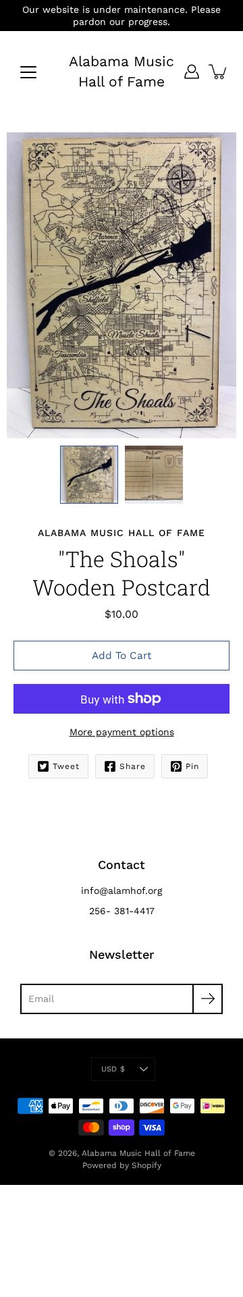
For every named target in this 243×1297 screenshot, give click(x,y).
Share (132, 766)
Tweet (66, 766)
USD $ (113, 1069)
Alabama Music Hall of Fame (121, 71)
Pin (192, 766)
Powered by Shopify (121, 1165)
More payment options (122, 731)
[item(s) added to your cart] (219, 71)
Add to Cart (121, 656)
